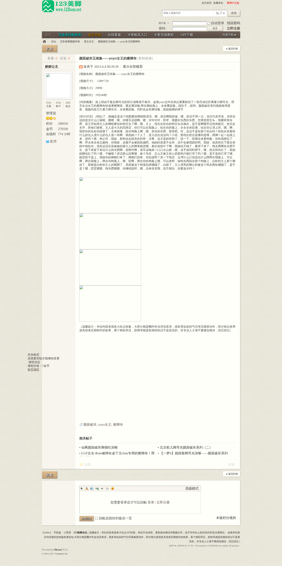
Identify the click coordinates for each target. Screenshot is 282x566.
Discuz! (58, 549)
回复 (87, 464)
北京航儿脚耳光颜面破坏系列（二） (186, 447)
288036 (63, 123)
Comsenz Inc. (61, 554)
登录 (151, 502)
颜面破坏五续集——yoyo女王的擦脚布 (119, 41)
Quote (102, 488)
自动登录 (217, 23)
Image (92, 488)
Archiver (47, 532)
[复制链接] (145, 58)
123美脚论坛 (44, 42)
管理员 (51, 113)
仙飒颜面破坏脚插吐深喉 (99, 447)
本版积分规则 (226, 518)
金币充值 (94, 35)
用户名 (162, 23)
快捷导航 (228, 34)
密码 (162, 28)
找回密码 (233, 23)
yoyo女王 (104, 424)
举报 (231, 464)
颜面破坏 (90, 424)
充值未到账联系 (69, 35)
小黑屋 (67, 532)
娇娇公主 (51, 66)
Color (87, 488)
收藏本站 (218, 2)
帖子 (219, 13)
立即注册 (233, 28)
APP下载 (186, 35)
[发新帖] (49, 48)
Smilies (112, 488)
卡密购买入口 (137, 35)
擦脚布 (118, 424)
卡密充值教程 (164, 35)
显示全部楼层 (133, 66)
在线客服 (114, 35)
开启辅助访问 (225, 3)
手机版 (57, 532)
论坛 (48, 35)
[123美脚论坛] (62, 11)
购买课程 (33, 369)
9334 (48, 102)
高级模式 (192, 488)
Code (107, 488)
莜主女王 (89, 41)
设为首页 (207, 2)
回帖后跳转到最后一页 (115, 518)
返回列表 (233, 48)
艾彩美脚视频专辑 (70, 41)
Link (97, 488)
